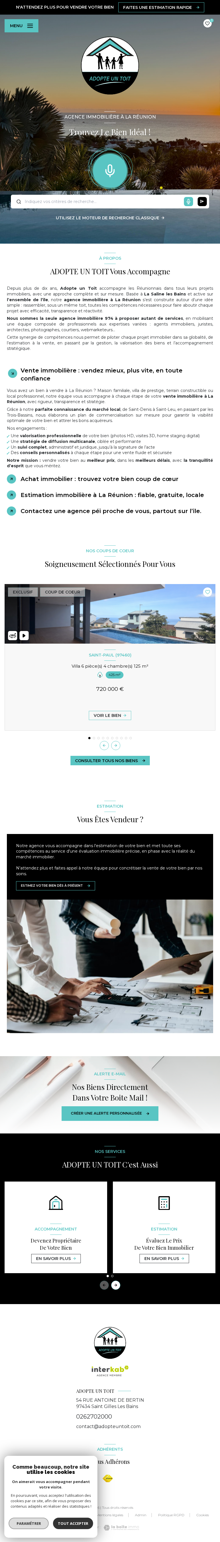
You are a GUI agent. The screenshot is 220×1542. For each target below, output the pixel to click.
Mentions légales (109, 1515)
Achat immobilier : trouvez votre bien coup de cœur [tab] (99, 479)
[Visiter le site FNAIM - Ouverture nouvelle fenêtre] (108, 1478)
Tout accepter (73, 1523)
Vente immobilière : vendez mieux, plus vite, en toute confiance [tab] (101, 374)
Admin (140, 1515)
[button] (115, 745)
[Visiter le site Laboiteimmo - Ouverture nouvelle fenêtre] (120, 1528)
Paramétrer (29, 1523)
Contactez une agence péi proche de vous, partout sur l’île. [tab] (111, 511)
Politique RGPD (171, 1515)
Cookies (202, 1515)
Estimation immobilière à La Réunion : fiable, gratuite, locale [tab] (112, 495)
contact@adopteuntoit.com (108, 1426)
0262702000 (94, 1416)
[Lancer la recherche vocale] (110, 169)
